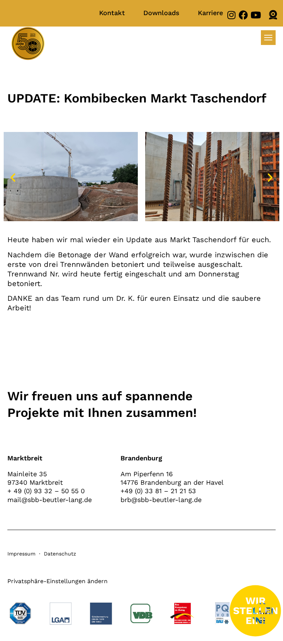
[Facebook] (243, 14)
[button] (12, 177)
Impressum (21, 554)
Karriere (210, 13)
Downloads (161, 13)
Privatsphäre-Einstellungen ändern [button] (57, 581)
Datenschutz (60, 554)
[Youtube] (255, 14)
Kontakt (112, 13)
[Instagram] (231, 14)
